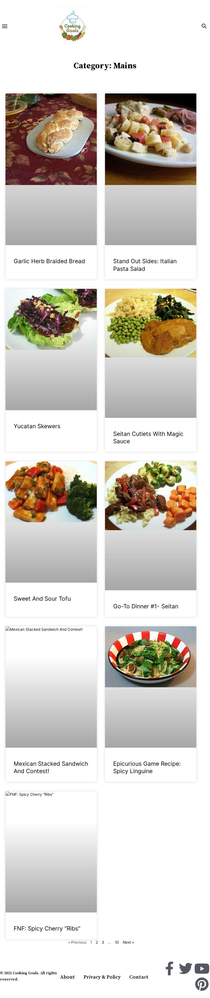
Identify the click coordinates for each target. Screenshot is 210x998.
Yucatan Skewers (37, 426)
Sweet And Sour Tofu (42, 598)
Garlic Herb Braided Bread (49, 261)
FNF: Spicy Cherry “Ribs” (47, 928)
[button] (4, 26)
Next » (128, 942)
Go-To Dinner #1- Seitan (145, 606)
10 (117, 942)
